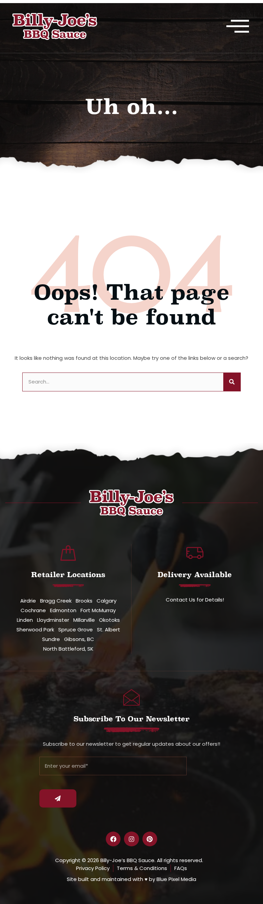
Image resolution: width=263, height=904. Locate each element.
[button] (237, 26)
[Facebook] (113, 839)
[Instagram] (131, 839)
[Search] (231, 382)
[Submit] (57, 798)
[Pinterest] (149, 839)
